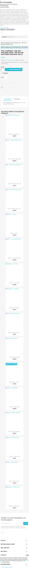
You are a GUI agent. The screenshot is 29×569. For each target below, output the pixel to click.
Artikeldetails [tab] (16, 99)
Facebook (2, 532)
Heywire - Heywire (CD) (14, 456)
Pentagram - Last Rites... (14, 307)
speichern (3, 29)
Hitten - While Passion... (14, 481)
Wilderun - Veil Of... (14, 233)
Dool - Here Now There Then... (14, 208)
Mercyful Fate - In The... (14, 382)
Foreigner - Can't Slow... (14, 282)
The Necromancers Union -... (14, 332)
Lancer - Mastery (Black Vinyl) (14, 158)
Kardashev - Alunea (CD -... (14, 505)
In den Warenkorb (14, 69)
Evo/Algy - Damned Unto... (14, 134)
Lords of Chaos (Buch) (14, 357)
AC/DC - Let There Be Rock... (14, 258)
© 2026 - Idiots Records (6, 567)
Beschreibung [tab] (7, 99)
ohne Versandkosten (10, 60)
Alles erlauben (10, 29)
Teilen (5, 77)
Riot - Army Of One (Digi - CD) (14, 183)
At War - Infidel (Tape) (14, 406)
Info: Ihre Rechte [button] (4, 27)
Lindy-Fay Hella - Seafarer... (14, 431)
